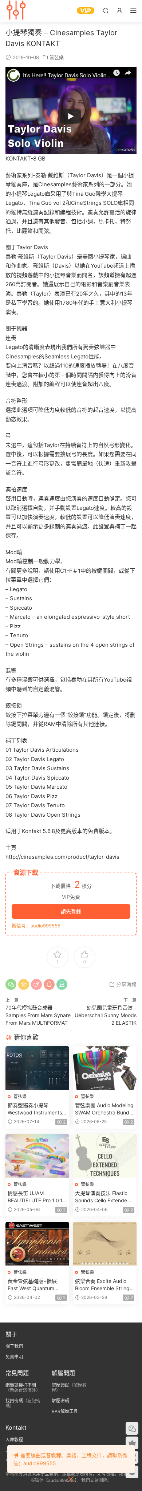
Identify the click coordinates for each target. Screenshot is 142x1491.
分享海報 (126, 984)
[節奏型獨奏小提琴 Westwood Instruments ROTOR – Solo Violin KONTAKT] (37, 1068)
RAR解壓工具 (65, 1411)
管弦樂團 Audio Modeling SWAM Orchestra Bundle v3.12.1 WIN (104, 1109)
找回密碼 (14, 1400)
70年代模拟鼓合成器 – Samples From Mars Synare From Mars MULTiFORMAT (38, 1015)
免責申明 (14, 1357)
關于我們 (14, 1346)
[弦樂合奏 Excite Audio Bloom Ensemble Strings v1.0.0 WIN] (105, 1243)
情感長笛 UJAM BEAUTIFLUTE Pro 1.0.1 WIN (35, 1197)
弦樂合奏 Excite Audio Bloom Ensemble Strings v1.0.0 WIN (103, 1285)
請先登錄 (71, 911)
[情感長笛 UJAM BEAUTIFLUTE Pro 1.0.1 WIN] (37, 1156)
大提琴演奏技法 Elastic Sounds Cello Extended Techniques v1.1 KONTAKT (102, 1197)
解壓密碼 (60, 1400)
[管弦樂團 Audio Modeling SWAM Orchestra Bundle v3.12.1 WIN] (105, 1068)
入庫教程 (14, 1439)
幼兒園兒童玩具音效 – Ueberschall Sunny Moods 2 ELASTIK (106, 1015)
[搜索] (105, 10)
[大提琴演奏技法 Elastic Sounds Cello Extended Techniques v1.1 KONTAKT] (105, 1156)
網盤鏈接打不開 (20, 1385)
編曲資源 (16, 11)
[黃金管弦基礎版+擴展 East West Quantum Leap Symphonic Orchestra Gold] (37, 1243)
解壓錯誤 (60, 1385)
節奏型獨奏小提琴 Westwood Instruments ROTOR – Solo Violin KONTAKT (35, 1109)
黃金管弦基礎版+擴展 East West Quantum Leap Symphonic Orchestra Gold (32, 1285)
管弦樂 (57, 57)
